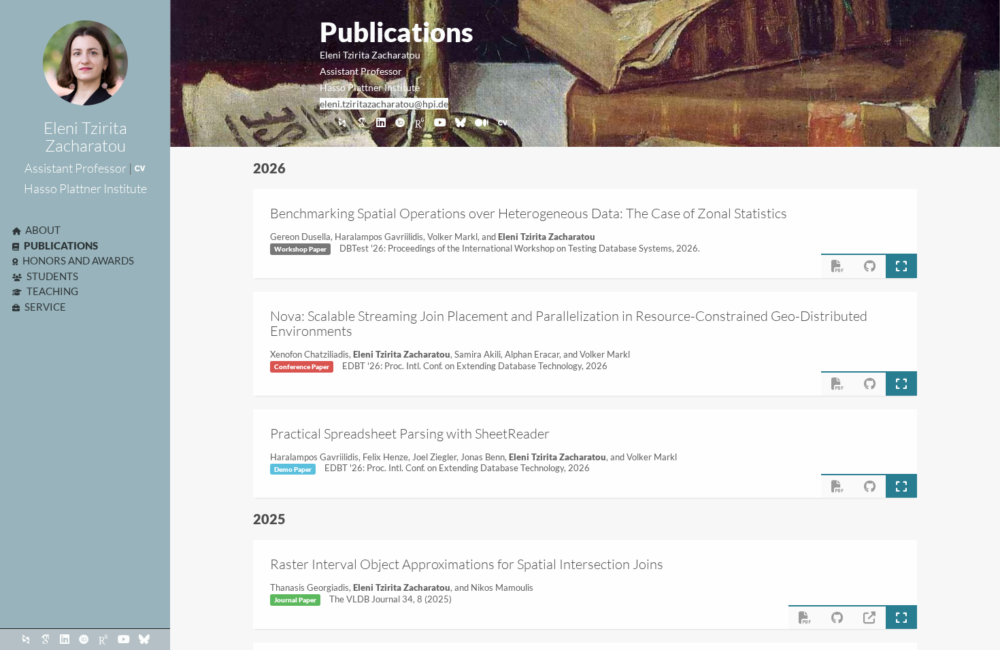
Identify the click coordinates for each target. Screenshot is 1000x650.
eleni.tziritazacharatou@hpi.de (384, 103)
